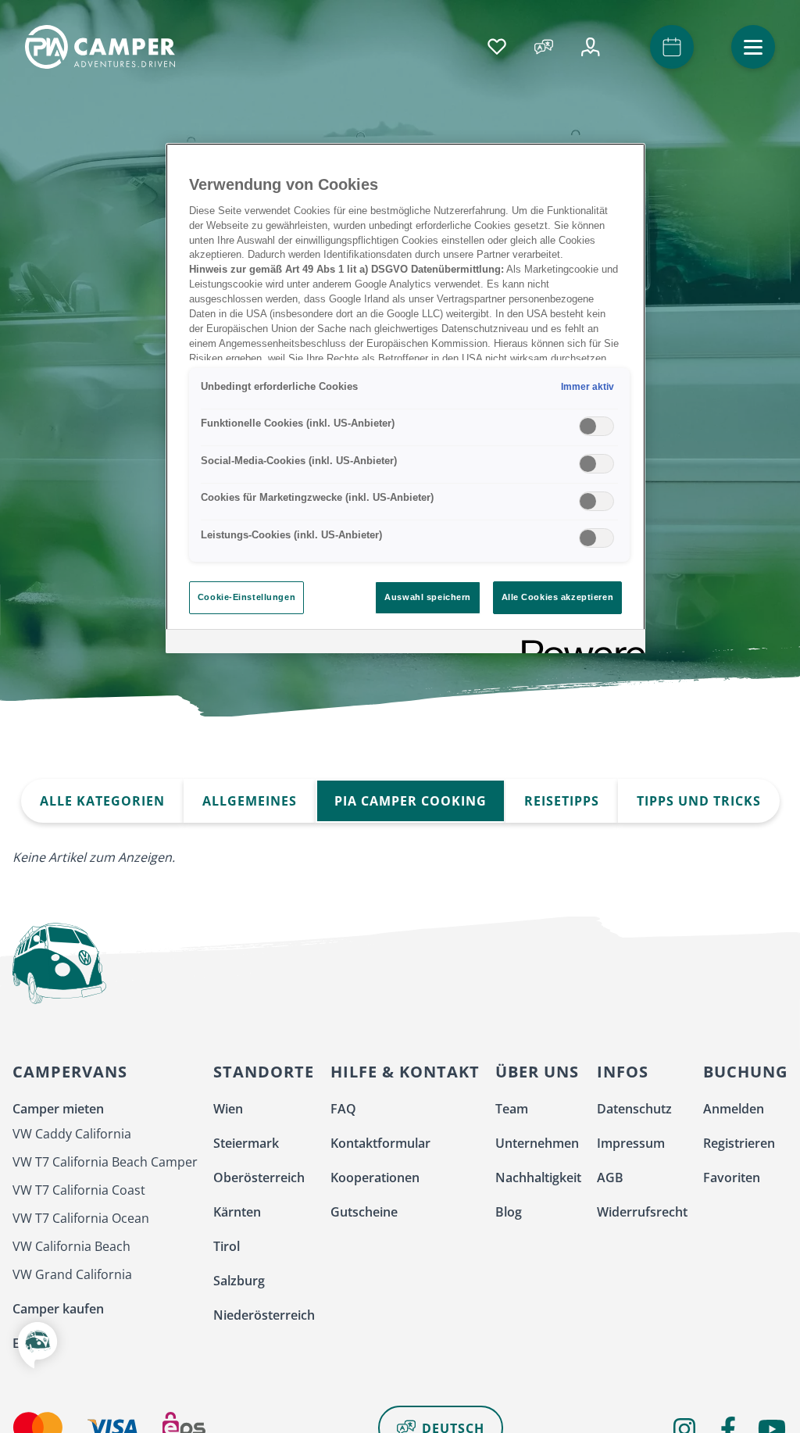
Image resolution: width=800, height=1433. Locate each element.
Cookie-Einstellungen (246, 597)
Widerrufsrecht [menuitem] (642, 1211)
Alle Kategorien (102, 800)
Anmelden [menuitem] (733, 1108)
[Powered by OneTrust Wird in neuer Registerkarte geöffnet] (578, 643)
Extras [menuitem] (31, 1343)
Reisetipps (561, 800)
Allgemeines (249, 800)
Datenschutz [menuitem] (634, 1108)
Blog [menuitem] (508, 1211)
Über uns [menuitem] (537, 1071)
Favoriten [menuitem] (731, 1177)
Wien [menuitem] (228, 1108)
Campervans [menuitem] (69, 1071)
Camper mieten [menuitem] (58, 1108)
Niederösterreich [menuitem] (264, 1315)
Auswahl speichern (427, 597)
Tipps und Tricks (699, 800)
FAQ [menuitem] (343, 1108)
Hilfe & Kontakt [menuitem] (405, 1071)
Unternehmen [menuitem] (537, 1143)
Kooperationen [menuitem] (375, 1177)
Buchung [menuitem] (745, 1071)
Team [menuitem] (511, 1108)
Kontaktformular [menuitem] (380, 1143)
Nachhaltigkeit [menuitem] (538, 1177)
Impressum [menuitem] (631, 1143)
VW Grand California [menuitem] (72, 1274)
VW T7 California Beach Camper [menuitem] (105, 1161)
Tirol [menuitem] (226, 1246)
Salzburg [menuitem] (239, 1280)
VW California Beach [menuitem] (71, 1246)
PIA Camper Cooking (410, 800)
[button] (753, 47)
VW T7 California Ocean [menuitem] (80, 1218)
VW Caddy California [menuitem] (71, 1133)
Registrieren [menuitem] (739, 1143)
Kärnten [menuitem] (237, 1211)
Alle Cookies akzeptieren (558, 597)
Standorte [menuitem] (263, 1071)
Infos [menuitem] (622, 1071)
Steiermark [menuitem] (246, 1143)
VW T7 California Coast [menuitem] (78, 1190)
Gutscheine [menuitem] (364, 1211)
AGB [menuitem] (610, 1177)
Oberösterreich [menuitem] (259, 1177)
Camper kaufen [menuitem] (58, 1308)
